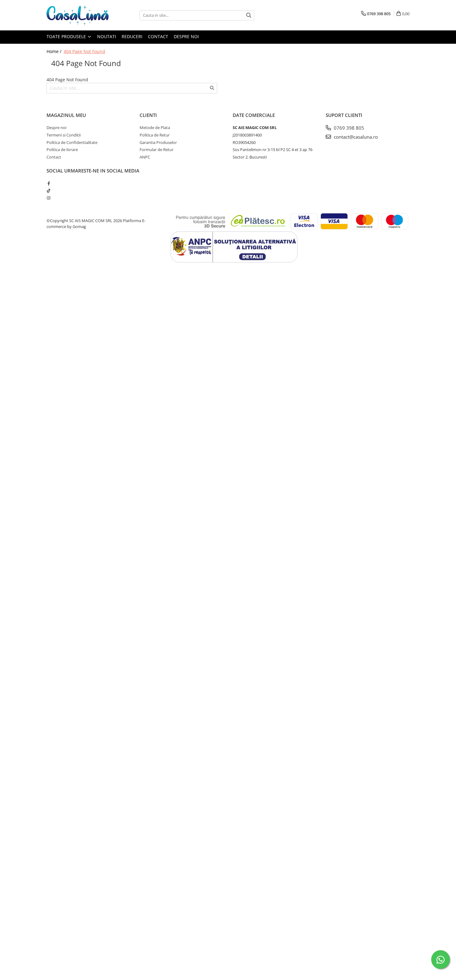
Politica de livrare (62, 149)
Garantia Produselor (158, 142)
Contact (158, 36)
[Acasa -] (78, 15)
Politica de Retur (155, 135)
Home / (55, 51)
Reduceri (132, 36)
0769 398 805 (348, 128)
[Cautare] (248, 15)
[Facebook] (49, 183)
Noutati (106, 36)
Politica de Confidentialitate (72, 142)
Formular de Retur (156, 149)
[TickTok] (49, 190)
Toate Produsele (67, 36)
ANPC (145, 157)
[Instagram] (49, 198)
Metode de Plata (155, 127)
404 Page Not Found (84, 51)
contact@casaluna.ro (355, 137)
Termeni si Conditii (64, 135)
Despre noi (186, 36)
